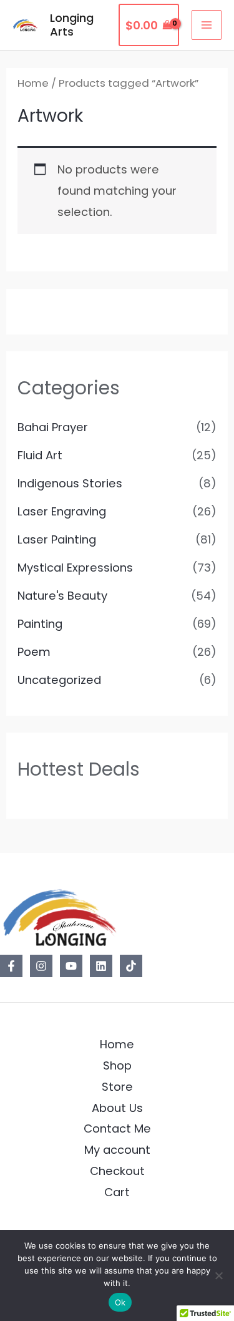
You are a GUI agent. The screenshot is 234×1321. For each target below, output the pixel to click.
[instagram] (41, 966)
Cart (117, 1192)
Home (33, 83)
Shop (117, 1065)
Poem (34, 652)
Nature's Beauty (62, 595)
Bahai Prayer (52, 427)
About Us (117, 1108)
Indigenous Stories (69, 483)
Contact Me (117, 1128)
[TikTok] (131, 966)
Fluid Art (39, 455)
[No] (218, 1275)
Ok (120, 1302)
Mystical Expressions (75, 567)
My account (117, 1150)
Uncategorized (59, 680)
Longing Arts (72, 24)
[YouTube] (71, 966)
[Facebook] (11, 966)
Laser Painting (56, 539)
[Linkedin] (101, 966)
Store (117, 1086)
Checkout (117, 1171)
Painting (39, 623)
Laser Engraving (61, 511)
